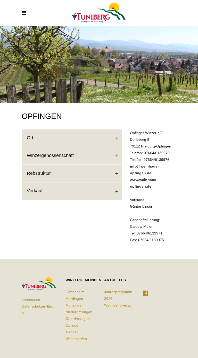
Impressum (31, 300)
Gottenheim (75, 292)
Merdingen (74, 298)
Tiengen (72, 332)
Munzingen (74, 305)
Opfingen (72, 325)
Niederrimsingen (78, 312)
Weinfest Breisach (119, 305)
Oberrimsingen (77, 319)
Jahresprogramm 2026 (118, 295)
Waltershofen (76, 339)
